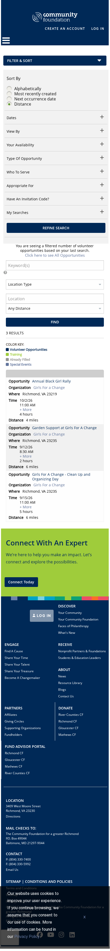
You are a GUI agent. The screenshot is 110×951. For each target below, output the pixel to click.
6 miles (32, 466)
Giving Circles (14, 721)
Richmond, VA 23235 (39, 440)
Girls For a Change (49, 387)
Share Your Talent (17, 664)
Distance (22, 104)
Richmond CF (67, 721)
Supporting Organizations (23, 728)
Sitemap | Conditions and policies (39, 881)
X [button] (84, 917)
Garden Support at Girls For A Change (64, 428)
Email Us (12, 869)
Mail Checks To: (21, 828)
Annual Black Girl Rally (51, 381)
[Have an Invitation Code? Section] (102, 199)
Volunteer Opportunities (28, 349)
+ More (26, 409)
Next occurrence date (35, 98)
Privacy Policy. (27, 937)
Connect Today (21, 582)
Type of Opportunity (24, 158)
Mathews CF (67, 734)
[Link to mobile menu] (6, 42)
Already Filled (20, 359)
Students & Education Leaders (79, 658)
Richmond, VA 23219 (39, 394)
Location (15, 800)
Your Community (70, 613)
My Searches (17, 212)
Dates (11, 118)
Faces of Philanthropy (73, 626)
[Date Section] (102, 118)
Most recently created (35, 93)
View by (13, 131)
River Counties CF (70, 714)
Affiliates (11, 714)
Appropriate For (20, 185)
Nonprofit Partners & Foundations (82, 651)
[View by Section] (102, 131)
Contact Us (66, 696)
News (62, 676)
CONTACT (14, 853)
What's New (66, 632)
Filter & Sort (19, 60)
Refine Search (56, 227)
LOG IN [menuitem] (97, 28)
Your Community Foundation (78, 619)
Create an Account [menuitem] (65, 28)
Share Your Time (16, 658)
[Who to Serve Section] (102, 172)
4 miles (32, 420)
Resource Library (70, 683)
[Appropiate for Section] (102, 185)
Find (55, 321)
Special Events (20, 364)
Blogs (62, 689)
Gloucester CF (68, 728)
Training (16, 354)
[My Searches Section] (102, 212)
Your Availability (20, 145)
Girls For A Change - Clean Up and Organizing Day (61, 476)
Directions (13, 816)
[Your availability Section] (102, 145)
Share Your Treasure (19, 671)
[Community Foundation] (54, 11)
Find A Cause (14, 651)
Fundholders (13, 734)
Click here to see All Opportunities (55, 255)
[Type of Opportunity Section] (102, 158)
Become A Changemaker (22, 678)
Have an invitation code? (28, 199)
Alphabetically (27, 88)
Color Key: (15, 344)
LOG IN (43, 615)
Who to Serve (18, 172)
